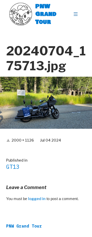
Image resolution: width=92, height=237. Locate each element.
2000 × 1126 (23, 140)
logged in (36, 198)
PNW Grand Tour (45, 14)
